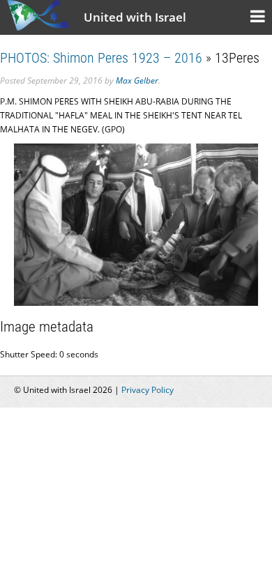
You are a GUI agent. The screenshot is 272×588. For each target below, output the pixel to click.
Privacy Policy (147, 390)
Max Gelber (137, 80)
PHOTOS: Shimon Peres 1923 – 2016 (101, 57)
